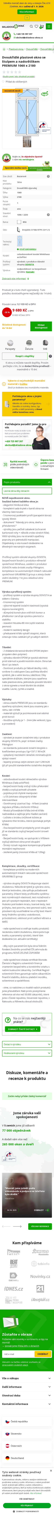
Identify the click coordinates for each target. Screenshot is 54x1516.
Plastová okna (16, 49)
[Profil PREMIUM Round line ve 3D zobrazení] (44, 94)
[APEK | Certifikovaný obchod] (9, 1156)
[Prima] (13, 1252)
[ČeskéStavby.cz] (13, 1277)
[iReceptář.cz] (40, 1300)
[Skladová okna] (13, 26)
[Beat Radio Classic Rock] (14, 1264)
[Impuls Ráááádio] (40, 1252)
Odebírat (42, 1354)
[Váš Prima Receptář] (14, 1300)
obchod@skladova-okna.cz (19, 445)
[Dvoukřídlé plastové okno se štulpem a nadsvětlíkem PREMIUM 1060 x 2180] (27, 112)
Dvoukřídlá (32, 49)
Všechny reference (40, 1226)
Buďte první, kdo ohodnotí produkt (18, 76)
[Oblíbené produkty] (36, 26)
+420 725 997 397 (14, 441)
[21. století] (40, 1289)
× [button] (51, 1471)
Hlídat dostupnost (41, 326)
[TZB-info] (40, 1263)
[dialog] (27, 1492)
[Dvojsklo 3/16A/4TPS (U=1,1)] (19, 229)
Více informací (27, 11)
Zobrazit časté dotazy (21, 1029)
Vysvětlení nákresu (27, 249)
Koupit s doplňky (25, 356)
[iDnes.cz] (13, 1289)
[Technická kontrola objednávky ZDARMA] (6, 36)
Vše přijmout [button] (27, 1505)
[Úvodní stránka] (4, 49)
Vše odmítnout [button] (26, 1499)
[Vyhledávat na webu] (31, 26)
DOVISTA (29, 264)
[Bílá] (20, 222)
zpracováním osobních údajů (15, 1365)
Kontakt (30, 272)
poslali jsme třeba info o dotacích (22, 1345)
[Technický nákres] (19, 241)
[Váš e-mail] (27, 1354)
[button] (49, 26)
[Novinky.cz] (40, 1276)
